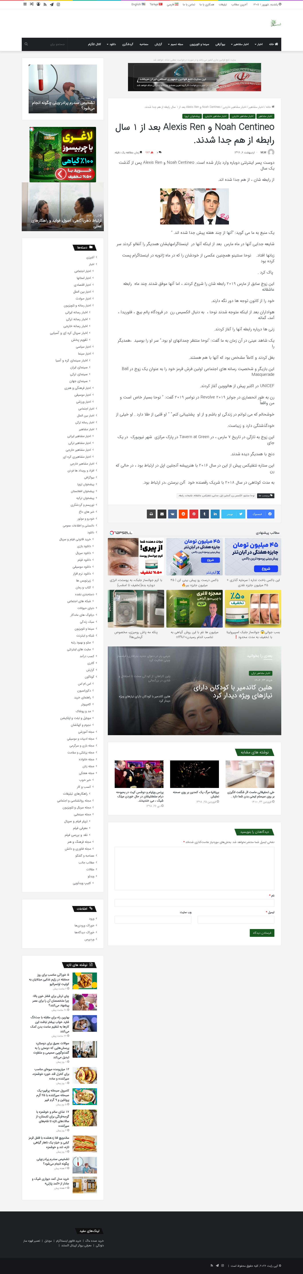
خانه (272, 44)
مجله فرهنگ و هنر (79, 842)
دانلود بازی (84, 546)
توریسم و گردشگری (82, 505)
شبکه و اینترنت (85, 635)
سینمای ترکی (79, 374)
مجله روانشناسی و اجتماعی (74, 800)
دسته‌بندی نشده (84, 594)
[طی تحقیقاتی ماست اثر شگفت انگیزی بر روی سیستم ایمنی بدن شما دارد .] (250, 774)
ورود (91, 918)
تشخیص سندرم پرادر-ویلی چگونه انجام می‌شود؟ (53, 1161)
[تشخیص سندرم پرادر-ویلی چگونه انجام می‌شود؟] (85, 1165)
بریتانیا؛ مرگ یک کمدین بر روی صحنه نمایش (196, 794)
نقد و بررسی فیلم (76, 835)
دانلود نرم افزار (82, 573)
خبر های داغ (86, 512)
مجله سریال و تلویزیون (77, 807)
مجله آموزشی (86, 732)
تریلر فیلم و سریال (76, 821)
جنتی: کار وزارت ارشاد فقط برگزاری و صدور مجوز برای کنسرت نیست (63, 223)
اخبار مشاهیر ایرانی (79, 436)
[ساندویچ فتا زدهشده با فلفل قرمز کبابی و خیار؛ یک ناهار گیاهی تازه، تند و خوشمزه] (85, 1144)
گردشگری (127, 44)
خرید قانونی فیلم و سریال (75, 539)
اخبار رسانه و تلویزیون (77, 305)
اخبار (260, 44)
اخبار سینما (84, 353)
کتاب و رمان (83, 587)
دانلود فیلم (84, 560)
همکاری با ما (207, 4)
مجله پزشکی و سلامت (80, 752)
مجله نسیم (177, 44)
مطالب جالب (86, 862)
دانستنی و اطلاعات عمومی (78, 525)
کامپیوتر (86, 704)
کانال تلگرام (94, 44)
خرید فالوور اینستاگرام (68, 1241)
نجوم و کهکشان (81, 725)
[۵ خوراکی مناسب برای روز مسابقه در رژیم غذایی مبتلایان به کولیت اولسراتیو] (85, 981)
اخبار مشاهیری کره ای (77, 457)
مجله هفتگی (86, 773)
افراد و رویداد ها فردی (80, 470)
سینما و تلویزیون (199, 44)
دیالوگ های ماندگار (82, 615)
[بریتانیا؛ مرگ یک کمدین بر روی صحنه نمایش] (194, 774)
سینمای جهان (78, 381)
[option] (194, 690)
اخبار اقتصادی (82, 285)
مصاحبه (144, 44)
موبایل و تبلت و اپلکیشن (75, 718)
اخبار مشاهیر (241, 44)
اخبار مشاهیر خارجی (234, 107)
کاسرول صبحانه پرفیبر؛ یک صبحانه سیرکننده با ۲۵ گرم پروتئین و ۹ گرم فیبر (52, 1095)
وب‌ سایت (185, 912)
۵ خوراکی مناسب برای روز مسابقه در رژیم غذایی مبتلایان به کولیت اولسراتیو (49, 979)
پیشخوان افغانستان (82, 491)
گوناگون (89, 677)
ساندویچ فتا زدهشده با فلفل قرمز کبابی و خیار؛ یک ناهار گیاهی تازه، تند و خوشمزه (49, 1142)
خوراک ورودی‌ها (84, 925)
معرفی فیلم (80, 828)
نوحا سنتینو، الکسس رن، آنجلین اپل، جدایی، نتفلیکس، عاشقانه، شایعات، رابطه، (216, 496)
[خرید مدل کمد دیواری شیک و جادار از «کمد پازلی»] (85, 1185)
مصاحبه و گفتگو (84, 855)
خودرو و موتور (85, 518)
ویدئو (91, 876)
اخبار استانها (84, 278)
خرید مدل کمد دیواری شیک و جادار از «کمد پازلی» (64, 105)
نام (271, 895)
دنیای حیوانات (85, 608)
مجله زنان (88, 766)
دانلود (113, 44)
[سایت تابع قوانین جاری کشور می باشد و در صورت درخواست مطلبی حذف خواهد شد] (194, 77)
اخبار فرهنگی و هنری (77, 388)
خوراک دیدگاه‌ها (84, 932)
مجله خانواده (86, 759)
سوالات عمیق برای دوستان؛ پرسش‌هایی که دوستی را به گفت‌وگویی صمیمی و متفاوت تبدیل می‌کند (51, 1050)
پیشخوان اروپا (192, 116)
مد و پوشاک (83, 711)
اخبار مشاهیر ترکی (79, 443)
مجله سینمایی (82, 814)
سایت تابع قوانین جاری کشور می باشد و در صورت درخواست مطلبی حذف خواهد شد (194, 60)
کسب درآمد (87, 656)
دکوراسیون (84, 690)
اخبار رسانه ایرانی (76, 312)
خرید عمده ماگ (94, 1241)
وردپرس (89, 939)
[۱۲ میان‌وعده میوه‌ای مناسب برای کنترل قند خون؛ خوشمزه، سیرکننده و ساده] (85, 1075)
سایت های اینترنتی (79, 649)
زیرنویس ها (83, 580)
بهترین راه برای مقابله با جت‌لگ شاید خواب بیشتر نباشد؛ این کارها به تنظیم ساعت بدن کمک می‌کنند (49, 1024)
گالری (90, 663)
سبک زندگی (87, 622)
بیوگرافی (220, 44)
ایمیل (270, 912)
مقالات (90, 869)
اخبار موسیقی (82, 395)
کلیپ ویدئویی (82, 883)
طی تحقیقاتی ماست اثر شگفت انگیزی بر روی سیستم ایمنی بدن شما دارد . (250, 794)
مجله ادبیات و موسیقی (80, 738)
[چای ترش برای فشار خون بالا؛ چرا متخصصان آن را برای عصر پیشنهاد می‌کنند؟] (85, 1002)
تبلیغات (223, 4)
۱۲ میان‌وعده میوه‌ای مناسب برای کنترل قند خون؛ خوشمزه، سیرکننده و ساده (50, 1074)
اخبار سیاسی (83, 347)
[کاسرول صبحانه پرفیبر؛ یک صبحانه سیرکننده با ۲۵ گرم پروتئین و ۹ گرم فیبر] (85, 1096)
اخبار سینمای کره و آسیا (71, 360)
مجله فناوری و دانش (78, 849)
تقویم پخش (79, 340)
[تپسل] (32, 129)
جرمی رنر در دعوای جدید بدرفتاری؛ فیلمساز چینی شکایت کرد (225, 696)
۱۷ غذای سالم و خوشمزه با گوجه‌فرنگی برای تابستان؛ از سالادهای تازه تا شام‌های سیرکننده (52, 1118)
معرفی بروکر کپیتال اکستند (76, 1245)
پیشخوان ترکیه (85, 498)
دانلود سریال (83, 553)
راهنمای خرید (82, 697)
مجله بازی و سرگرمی (81, 745)
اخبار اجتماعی (82, 271)
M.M (263, 152)
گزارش (158, 44)
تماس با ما (189, 4)
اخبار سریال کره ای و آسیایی (69, 333)
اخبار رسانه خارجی (75, 326)
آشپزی (90, 257)
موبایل (48, 1241)
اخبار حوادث (83, 298)
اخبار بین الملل (82, 291)
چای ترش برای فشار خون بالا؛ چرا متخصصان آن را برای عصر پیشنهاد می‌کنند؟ (50, 1001)
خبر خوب (85, 780)
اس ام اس (84, 683)
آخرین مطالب (239, 4)
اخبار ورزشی (83, 402)
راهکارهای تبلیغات (75, 794)
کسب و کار (84, 787)
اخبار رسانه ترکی (77, 319)
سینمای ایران (79, 367)
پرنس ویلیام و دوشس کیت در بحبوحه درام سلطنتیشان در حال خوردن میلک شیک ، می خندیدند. (139, 796)
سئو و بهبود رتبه (81, 642)
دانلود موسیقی (82, 567)
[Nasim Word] (275, 23)
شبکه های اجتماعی (79, 601)
